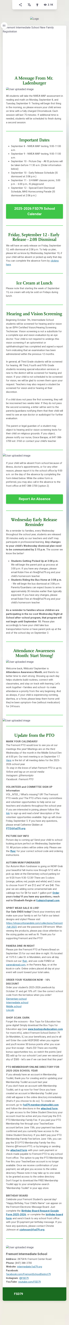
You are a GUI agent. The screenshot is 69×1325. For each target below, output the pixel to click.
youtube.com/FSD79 (29, 1281)
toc (4, 26)
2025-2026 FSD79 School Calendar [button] (34, 211)
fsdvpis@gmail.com (47, 900)
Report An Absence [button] (34, 499)
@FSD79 (24, 1278)
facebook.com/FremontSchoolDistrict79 (28, 1274)
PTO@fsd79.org (15, 828)
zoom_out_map (59, 91)
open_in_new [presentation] (57, 457)
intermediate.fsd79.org (29, 1266)
